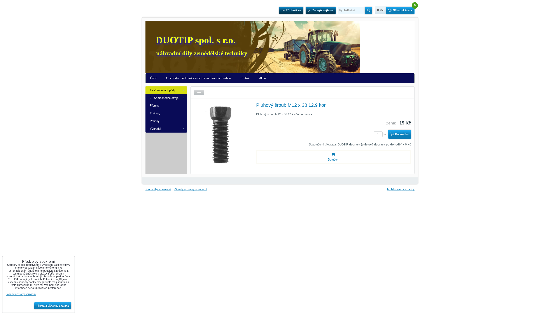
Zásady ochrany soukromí (190, 189)
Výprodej (155, 128)
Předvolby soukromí (158, 189)
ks (385, 134)
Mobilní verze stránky (401, 189)
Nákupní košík (402, 10)
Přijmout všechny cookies (53, 306)
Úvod (153, 78)
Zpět (199, 92)
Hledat (368, 10)
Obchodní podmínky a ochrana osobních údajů (198, 78)
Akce (262, 78)
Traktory (155, 113)
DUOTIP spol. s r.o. (196, 40)
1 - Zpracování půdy (162, 90)
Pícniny (154, 105)
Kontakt (245, 78)
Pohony (154, 121)
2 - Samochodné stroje (164, 98)
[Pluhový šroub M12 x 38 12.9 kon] (221, 134)
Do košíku (402, 134)
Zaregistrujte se (322, 10)
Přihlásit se (293, 10)
